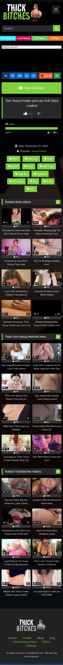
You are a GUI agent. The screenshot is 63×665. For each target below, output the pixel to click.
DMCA (46, 642)
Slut (35, 181)
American (32, 158)
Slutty (49, 181)
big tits (14, 166)
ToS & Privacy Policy (25, 642)
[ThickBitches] (26, 13)
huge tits (22, 174)
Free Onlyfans (8, 38)
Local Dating (23, 38)
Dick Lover (48, 166)
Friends (27, 638)
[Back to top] (53, 655)
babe (49, 158)
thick (32, 188)
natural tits (17, 181)
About (40, 638)
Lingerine (41, 174)
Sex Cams (39, 38)
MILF (15, 158)
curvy (30, 166)
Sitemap (31, 645)
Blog (52, 638)
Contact (12, 638)
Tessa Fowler (39, 151)
